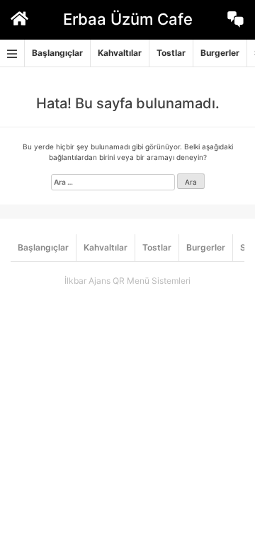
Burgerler (219, 52)
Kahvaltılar (120, 52)
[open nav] (12, 53)
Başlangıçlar (57, 52)
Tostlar (171, 52)
